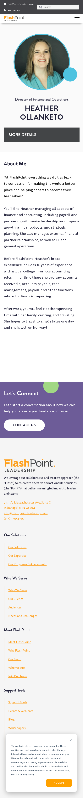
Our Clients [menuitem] (15, 599)
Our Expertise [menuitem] (17, 556)
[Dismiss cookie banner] (70, 740)
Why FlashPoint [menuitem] (19, 650)
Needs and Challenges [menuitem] (22, 616)
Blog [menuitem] (11, 719)
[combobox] (58, 7)
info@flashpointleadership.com (21, 4)
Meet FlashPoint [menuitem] (19, 642)
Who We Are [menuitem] (16, 668)
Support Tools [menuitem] (17, 702)
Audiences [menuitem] (15, 607)
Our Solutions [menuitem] (17, 547)
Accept (59, 783)
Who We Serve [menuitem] (17, 590)
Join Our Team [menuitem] (17, 676)
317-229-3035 (14, 10)
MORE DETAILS (22, 135)
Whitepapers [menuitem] (17, 728)
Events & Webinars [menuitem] (20, 711)
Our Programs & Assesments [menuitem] (27, 564)
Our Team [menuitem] (14, 659)
